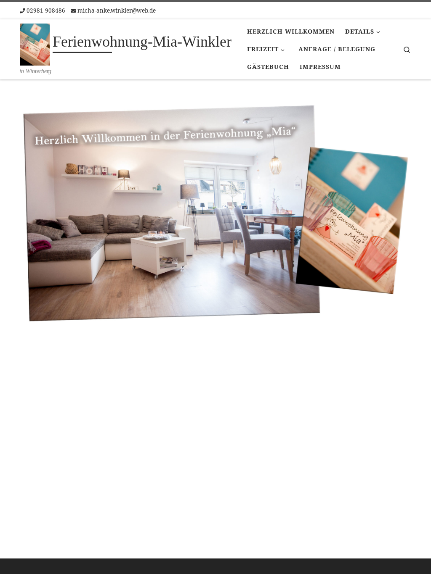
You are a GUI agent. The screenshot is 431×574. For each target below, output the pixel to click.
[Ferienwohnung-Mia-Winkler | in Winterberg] (35, 43)
